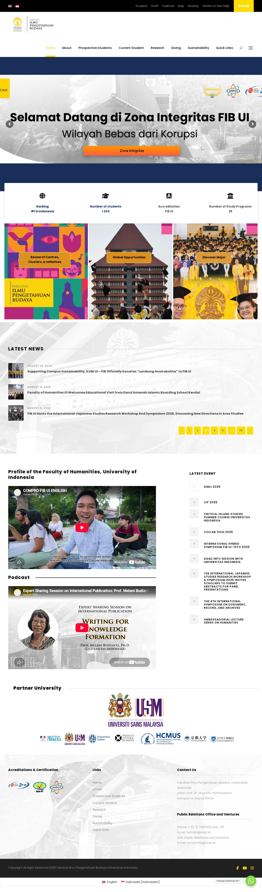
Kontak (243, 6)
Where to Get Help (216, 6)
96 (241, 430)
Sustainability (198, 48)
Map (181, 6)
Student (141, 6)
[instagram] (252, 868)
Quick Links (224, 48)
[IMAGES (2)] (135, 709)
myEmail (168, 6)
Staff (154, 6)
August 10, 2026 (39, 366)
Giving (176, 48)
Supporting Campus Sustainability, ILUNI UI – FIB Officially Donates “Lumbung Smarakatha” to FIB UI (109, 371)
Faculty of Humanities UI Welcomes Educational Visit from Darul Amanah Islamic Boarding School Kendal (113, 392)
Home (50, 48)
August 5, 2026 (39, 408)
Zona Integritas (132, 151)
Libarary (193, 6)
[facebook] (237, 868)
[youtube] (245, 868)
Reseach (157, 48)
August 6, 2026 (39, 387)
